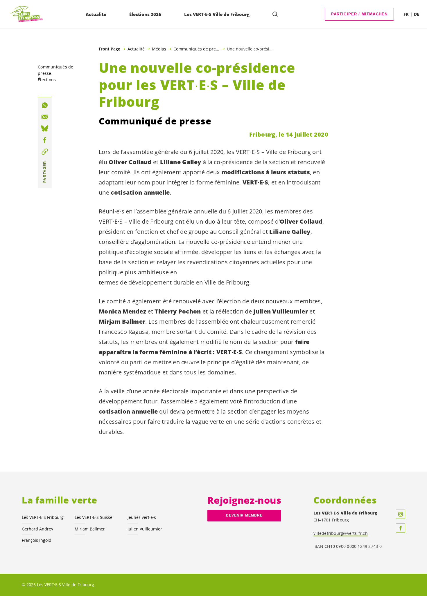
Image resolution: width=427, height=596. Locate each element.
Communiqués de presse (196, 48)
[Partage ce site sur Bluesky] (45, 128)
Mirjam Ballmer (90, 529)
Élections (47, 79)
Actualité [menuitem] (96, 14)
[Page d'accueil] (26, 14)
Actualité (136, 48)
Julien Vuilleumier (145, 529)
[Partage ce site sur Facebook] (45, 140)
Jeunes (142, 517)
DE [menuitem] (416, 14)
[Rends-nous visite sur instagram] (400, 514)
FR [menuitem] (405, 14)
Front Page (109, 49)
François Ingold (36, 540)
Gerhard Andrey (37, 529)
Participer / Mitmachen (359, 14)
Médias (159, 48)
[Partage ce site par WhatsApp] (45, 105)
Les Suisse (93, 517)
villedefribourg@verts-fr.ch (340, 533)
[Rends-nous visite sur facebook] (400, 528)
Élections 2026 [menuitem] (145, 14)
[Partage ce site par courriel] (45, 117)
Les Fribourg (43, 517)
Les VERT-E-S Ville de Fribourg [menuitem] (217, 14)
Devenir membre (244, 515)
